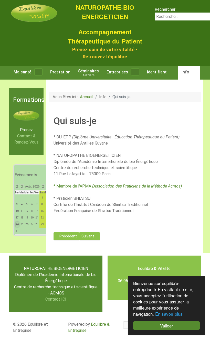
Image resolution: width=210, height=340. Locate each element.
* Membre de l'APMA (118, 186)
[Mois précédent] (22, 186)
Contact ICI (55, 299)
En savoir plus (169, 314)
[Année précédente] (17, 186)
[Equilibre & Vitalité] (34, 12)
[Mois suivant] (43, 186)
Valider (166, 325)
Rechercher (165, 9)
